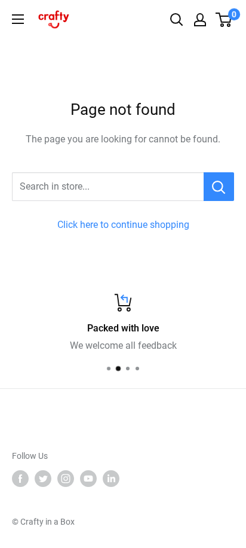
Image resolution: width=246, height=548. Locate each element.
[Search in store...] (219, 186)
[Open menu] (18, 19)
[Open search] (176, 19)
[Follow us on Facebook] (20, 478)
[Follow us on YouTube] (88, 478)
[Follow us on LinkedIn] (111, 478)
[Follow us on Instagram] (65, 478)
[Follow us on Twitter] (43, 478)
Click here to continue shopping (123, 224)
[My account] (200, 19)
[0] (224, 20)
